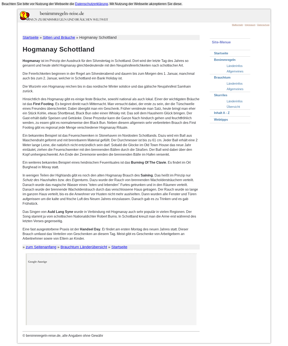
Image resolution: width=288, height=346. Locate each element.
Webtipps (221, 119)
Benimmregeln (225, 59)
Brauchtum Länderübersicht (84, 247)
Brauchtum (222, 77)
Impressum (250, 25)
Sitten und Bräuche (59, 37)
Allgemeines (235, 71)
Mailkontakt (237, 25)
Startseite (31, 37)
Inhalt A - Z (222, 113)
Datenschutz (263, 25)
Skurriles (220, 95)
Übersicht (233, 106)
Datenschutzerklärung (91, 4)
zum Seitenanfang (41, 247)
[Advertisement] (111, 294)
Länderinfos (235, 66)
